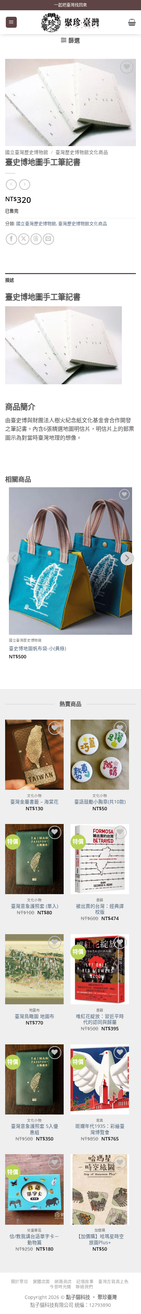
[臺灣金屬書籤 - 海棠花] (34, 755)
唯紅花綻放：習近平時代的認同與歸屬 (100, 1019)
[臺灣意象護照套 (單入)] (34, 859)
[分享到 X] (23, 239)
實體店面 (41, 1282)
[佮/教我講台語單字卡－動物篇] (34, 1189)
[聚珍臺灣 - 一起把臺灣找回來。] (70, 22)
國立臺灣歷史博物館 (26, 152)
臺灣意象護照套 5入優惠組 (34, 1129)
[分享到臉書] (11, 239)
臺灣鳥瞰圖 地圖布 (34, 1016)
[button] (11, 22)
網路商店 (63, 1282)
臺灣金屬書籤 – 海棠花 (34, 802)
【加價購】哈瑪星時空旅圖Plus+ (100, 1239)
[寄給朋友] (48, 239)
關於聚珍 (19, 1282)
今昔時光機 (60, 1287)
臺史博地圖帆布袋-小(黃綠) (37, 648)
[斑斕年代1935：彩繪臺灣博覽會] (99, 1079)
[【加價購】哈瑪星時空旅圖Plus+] (99, 1189)
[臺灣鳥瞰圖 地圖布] (34, 969)
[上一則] (24, 184)
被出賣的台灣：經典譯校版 (100, 909)
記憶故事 (84, 1282)
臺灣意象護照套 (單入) (34, 906)
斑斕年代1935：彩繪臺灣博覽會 (100, 1129)
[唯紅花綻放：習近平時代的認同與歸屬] (99, 969)
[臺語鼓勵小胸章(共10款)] (99, 755)
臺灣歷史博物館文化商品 (81, 152)
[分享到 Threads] (36, 239)
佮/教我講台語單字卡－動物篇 (34, 1239)
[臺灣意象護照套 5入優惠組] (34, 1079)
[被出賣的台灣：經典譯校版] (99, 859)
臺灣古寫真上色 (113, 1282)
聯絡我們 (84, 1287)
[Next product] (11, 184)
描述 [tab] (9, 280)
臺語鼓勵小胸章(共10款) (100, 802)
